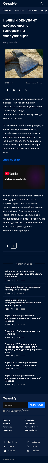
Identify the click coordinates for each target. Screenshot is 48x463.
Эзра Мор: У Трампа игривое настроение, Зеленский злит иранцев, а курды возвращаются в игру (23, 348)
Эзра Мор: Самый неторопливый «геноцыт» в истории (23, 288)
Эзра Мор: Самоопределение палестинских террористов (21, 363)
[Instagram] (28, 442)
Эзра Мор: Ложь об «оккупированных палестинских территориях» (23, 303)
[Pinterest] (19, 90)
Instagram (36, 442)
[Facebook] (7, 90)
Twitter (34, 446)
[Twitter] (13, 90)
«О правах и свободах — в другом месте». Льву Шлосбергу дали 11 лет (23, 274)
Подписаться (36, 405)
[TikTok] (5, 446)
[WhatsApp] (26, 90)
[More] (14, 246)
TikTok (11, 446)
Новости (9, 280)
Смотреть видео (12, 159)
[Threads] (28, 451)
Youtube (11, 451)
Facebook (12, 442)
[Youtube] (5, 451)
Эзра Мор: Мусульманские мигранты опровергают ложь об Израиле (23, 318)
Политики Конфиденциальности (17, 410)
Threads (35, 451)
